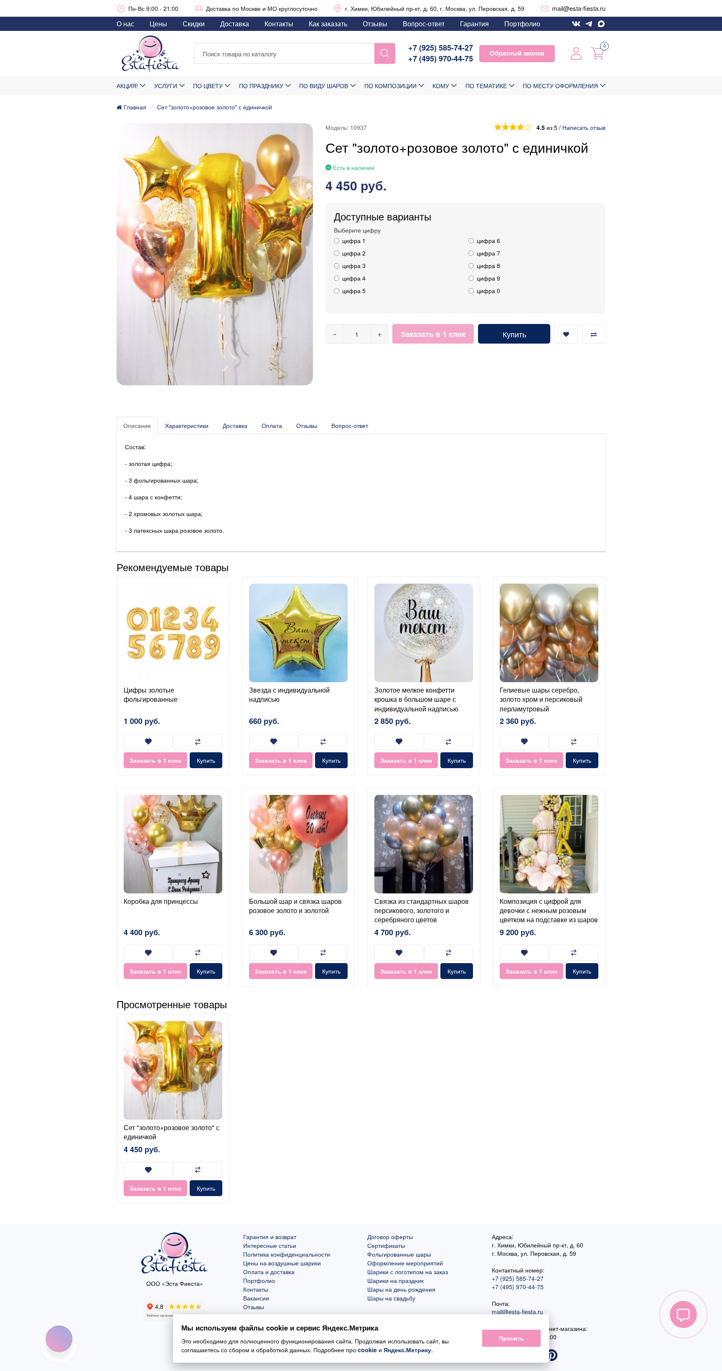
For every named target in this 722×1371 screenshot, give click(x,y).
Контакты (278, 23)
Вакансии (256, 1298)
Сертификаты (386, 1245)
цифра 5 (354, 290)
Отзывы (375, 23)
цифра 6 (488, 240)
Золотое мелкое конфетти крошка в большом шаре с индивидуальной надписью (416, 699)
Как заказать (328, 23)
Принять (511, 1338)
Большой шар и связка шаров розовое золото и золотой (295, 905)
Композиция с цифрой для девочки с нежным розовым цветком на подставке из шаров (549, 910)
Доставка (234, 23)
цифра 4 (354, 278)
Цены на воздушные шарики (282, 1263)
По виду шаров (323, 85)
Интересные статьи (269, 1245)
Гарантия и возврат (269, 1236)
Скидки (194, 23)
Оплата (272, 425)
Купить (514, 334)
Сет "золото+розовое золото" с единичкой (171, 1132)
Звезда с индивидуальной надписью (289, 694)
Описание (137, 425)
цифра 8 (488, 265)
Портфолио (522, 23)
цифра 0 (488, 290)
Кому (440, 85)
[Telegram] (589, 24)
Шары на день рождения (401, 1289)
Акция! (127, 85)
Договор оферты (390, 1236)
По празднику (261, 85)
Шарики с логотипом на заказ (407, 1271)
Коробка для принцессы (161, 901)
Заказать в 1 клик (433, 334)
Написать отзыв (583, 127)
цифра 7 (488, 253)
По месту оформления (560, 85)
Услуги (165, 85)
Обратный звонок (517, 53)
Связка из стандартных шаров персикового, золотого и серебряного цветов (421, 910)
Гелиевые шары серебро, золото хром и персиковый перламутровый (541, 699)
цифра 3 (354, 265)
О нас (125, 23)
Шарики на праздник (395, 1280)
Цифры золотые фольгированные (151, 694)
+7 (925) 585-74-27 (440, 48)
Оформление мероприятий (405, 1263)
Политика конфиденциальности (286, 1254)
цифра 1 (354, 240)
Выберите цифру (357, 230)
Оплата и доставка (269, 1271)
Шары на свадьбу (391, 1298)
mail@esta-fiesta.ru (578, 8)
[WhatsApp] (601, 24)
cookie (367, 1350)
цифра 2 (354, 253)
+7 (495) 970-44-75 (440, 58)
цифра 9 (488, 278)
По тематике (486, 85)
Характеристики (186, 425)
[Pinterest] (551, 1356)
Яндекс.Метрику (407, 1350)
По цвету (208, 85)
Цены (158, 23)
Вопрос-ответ (424, 23)
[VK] (576, 24)
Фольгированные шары (399, 1254)
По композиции (390, 85)
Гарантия (474, 23)
